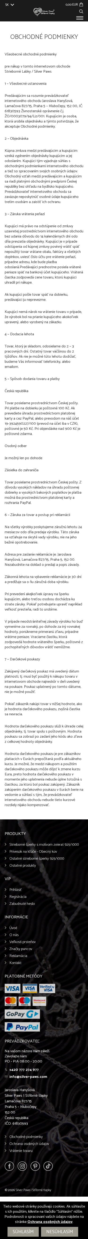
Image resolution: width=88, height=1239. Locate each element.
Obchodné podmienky (26, 1137)
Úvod (13, 928)
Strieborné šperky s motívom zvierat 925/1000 (44, 845)
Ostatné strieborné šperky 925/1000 (36, 858)
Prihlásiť (15, 890)
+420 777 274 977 (24, 1070)
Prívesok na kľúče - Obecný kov (33, 852)
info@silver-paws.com (28, 1077)
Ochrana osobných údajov (29, 1144)
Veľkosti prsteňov (22, 942)
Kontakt (15, 963)
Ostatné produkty (22, 865)
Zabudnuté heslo (22, 904)
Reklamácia (18, 956)
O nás (14, 935)
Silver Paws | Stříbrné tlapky (33, 1190)
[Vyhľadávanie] (81, 11)
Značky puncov (20, 949)
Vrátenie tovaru (21, 1151)
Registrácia (18, 897)
